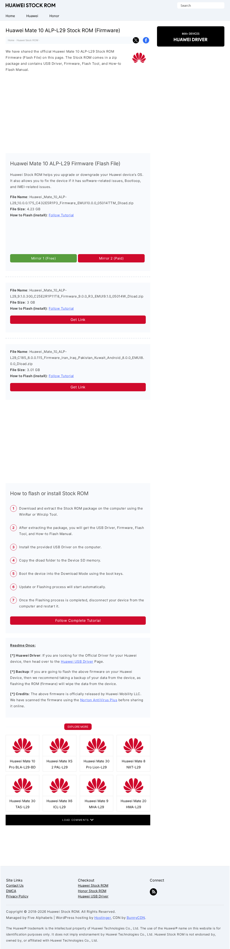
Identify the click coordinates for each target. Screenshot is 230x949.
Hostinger (102, 917)
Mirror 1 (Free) (43, 258)
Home (11, 40)
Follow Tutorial (61, 215)
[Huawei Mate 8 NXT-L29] (133, 755)
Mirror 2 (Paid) (111, 258)
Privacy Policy (17, 896)
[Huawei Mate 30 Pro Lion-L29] (96, 755)
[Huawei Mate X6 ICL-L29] (59, 795)
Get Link (78, 319)
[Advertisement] (78, 111)
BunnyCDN (136, 917)
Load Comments (76, 819)
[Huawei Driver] (190, 42)
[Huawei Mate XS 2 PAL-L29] (59, 755)
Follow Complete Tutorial (78, 620)
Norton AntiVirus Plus (98, 700)
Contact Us (15, 885)
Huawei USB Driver (77, 661)
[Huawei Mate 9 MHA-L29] (96, 795)
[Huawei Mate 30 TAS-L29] (22, 795)
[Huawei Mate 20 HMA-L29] (133, 795)
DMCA (11, 891)
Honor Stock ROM (92, 891)
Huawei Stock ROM (30, 5)
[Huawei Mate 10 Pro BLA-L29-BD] (22, 755)
